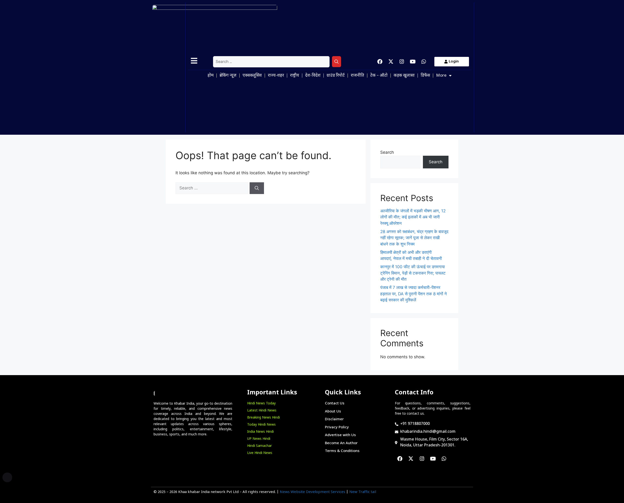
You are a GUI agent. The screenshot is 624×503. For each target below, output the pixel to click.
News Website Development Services (312, 492)
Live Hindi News (259, 453)
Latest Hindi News (261, 410)
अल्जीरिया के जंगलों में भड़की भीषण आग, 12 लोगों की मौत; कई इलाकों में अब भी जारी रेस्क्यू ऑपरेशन (413, 217)
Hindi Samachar (259, 446)
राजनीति (357, 75)
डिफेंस (425, 75)
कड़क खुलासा (404, 75)
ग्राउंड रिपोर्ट (336, 75)
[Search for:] (271, 61)
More (441, 75)
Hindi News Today (261, 403)
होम (211, 75)
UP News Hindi (258, 439)
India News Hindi (260, 432)
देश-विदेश (313, 75)
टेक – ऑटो (379, 75)
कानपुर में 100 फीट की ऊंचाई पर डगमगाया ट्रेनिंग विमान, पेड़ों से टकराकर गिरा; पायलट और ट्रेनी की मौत (413, 273)
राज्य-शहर (276, 75)
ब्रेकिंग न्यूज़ (228, 75)
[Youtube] (413, 62)
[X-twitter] (391, 62)
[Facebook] (380, 62)
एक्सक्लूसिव (252, 75)
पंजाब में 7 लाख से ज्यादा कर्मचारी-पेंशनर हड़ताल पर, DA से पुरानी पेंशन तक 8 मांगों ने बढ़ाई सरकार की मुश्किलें (413, 293)
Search (387, 152)
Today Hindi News (261, 424)
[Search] (336, 61)
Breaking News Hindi (263, 417)
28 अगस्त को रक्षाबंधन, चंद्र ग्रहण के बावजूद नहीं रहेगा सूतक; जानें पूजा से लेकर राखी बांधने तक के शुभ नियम (414, 237)
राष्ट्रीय (294, 75)
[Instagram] (402, 62)
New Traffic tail (362, 492)
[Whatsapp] (424, 62)
